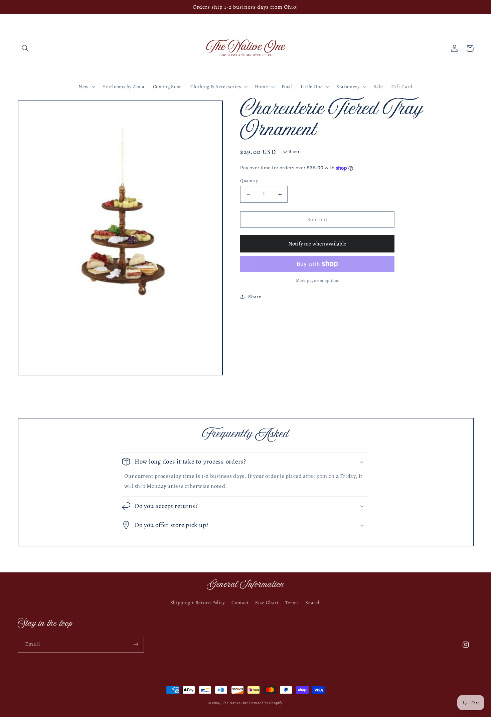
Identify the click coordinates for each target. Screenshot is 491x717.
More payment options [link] (317, 280)
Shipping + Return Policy (197, 602)
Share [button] (254, 296)
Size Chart (267, 602)
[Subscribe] (135, 644)
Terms (292, 602)
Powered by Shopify (265, 702)
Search (313, 602)
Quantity (249, 180)
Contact (240, 602)
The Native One (235, 702)
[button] (25, 48)
